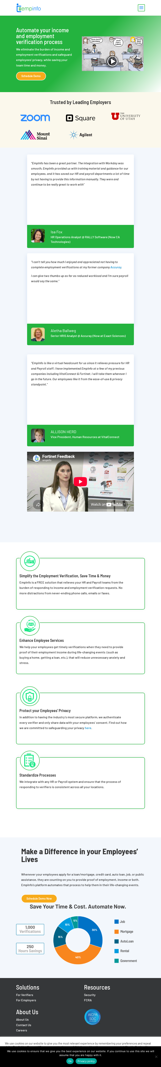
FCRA (88, 1000)
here (88, 728)
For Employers (26, 1000)
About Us (22, 1019)
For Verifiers (24, 995)
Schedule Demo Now (39, 898)
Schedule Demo (31, 76)
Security (90, 995)
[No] (156, 1057)
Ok (70, 1061)
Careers (21, 1030)
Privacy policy (86, 1061)
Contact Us (23, 1025)
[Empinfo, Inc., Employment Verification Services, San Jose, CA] (109, 1017)
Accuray (115, 267)
